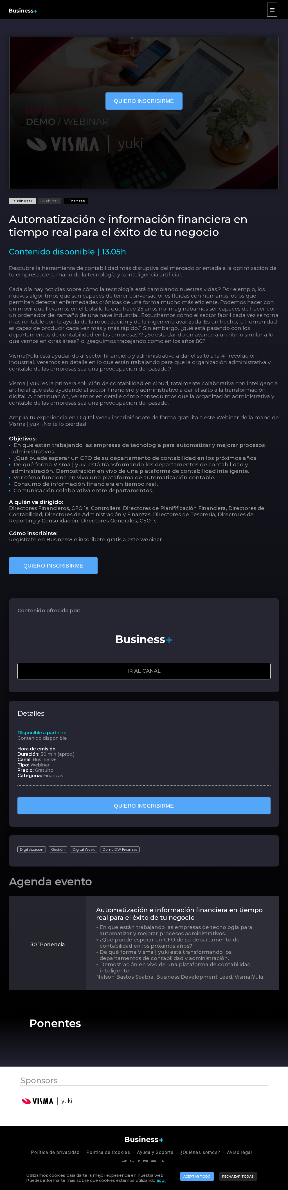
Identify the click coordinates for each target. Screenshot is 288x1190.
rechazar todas (238, 1176)
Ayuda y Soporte (155, 1152)
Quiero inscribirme (144, 101)
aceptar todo (197, 1176)
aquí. (161, 1180)
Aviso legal (240, 1152)
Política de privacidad (55, 1152)
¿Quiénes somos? (200, 1152)
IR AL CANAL (144, 671)
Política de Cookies (108, 1152)
